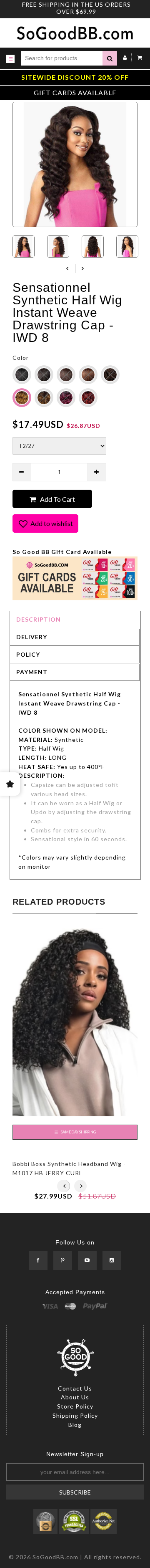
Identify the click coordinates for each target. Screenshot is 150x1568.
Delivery (31, 636)
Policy (28, 654)
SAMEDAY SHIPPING (78, 1132)
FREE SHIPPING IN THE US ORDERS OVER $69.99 (76, 8)
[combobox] (61, 58)
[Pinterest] (62, 1261)
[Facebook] (38, 1261)
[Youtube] (87, 1261)
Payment (32, 671)
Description (38, 619)
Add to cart (57, 499)
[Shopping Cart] (138, 57)
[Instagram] (111, 1261)
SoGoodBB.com (55, 1556)
